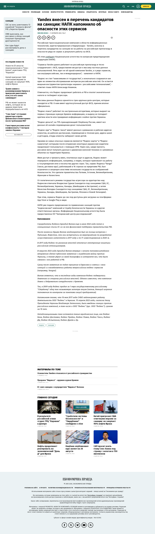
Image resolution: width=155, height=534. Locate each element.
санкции (51, 325)
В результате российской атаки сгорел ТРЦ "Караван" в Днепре (48, 420)
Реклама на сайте (31, 487)
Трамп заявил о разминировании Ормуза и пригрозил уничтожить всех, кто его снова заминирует (17, 93)
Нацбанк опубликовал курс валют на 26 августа (77, 448)
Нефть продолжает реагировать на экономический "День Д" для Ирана (48, 450)
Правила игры (70, 12)
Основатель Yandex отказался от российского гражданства (64, 373)
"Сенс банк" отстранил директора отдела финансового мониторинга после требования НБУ (17, 117)
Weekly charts (113, 12)
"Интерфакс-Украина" (94, 495)
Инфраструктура (57, 12)
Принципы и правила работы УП (118, 487)
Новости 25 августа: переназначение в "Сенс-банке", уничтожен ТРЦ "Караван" (17, 69)
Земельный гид (127, 12)
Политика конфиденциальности (60, 487)
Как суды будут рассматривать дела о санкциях (15, 47)
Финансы (81, 12)
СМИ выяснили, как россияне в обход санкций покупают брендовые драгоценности (17, 37)
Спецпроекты (91, 12)
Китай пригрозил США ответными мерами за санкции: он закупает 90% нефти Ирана (105, 420)
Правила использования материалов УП (90, 487)
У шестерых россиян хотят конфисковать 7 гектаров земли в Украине (17, 127)
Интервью (102, 12)
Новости (25, 12)
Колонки (45, 12)
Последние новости (14, 62)
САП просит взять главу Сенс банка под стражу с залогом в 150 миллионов (105, 450)
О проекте (43, 487)
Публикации (35, 12)
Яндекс (41, 325)
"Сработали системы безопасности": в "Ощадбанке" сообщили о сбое (76, 420)
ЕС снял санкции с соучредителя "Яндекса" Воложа (60, 387)
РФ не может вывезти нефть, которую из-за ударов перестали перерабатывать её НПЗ (16, 106)
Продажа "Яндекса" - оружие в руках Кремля (57, 380)
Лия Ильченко (43, 33)
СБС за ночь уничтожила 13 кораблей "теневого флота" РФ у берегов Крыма (18, 27)
